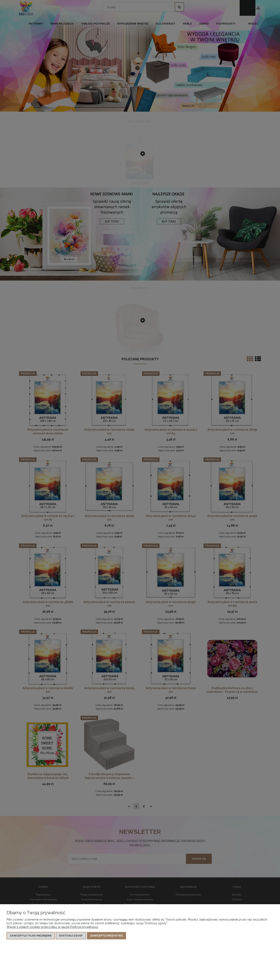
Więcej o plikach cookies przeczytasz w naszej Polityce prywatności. (53, 927)
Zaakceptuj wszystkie (106, 935)
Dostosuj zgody (71, 935)
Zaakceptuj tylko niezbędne (31, 935)
